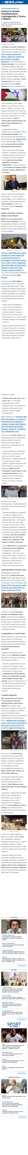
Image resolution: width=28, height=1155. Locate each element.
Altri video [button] (22, 1117)
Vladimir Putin (21, 139)
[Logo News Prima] (14, 2)
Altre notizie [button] (21, 965)
